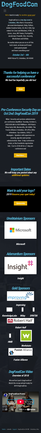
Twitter (4, 429)
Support (15, 429)
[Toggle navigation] (5, 11)
